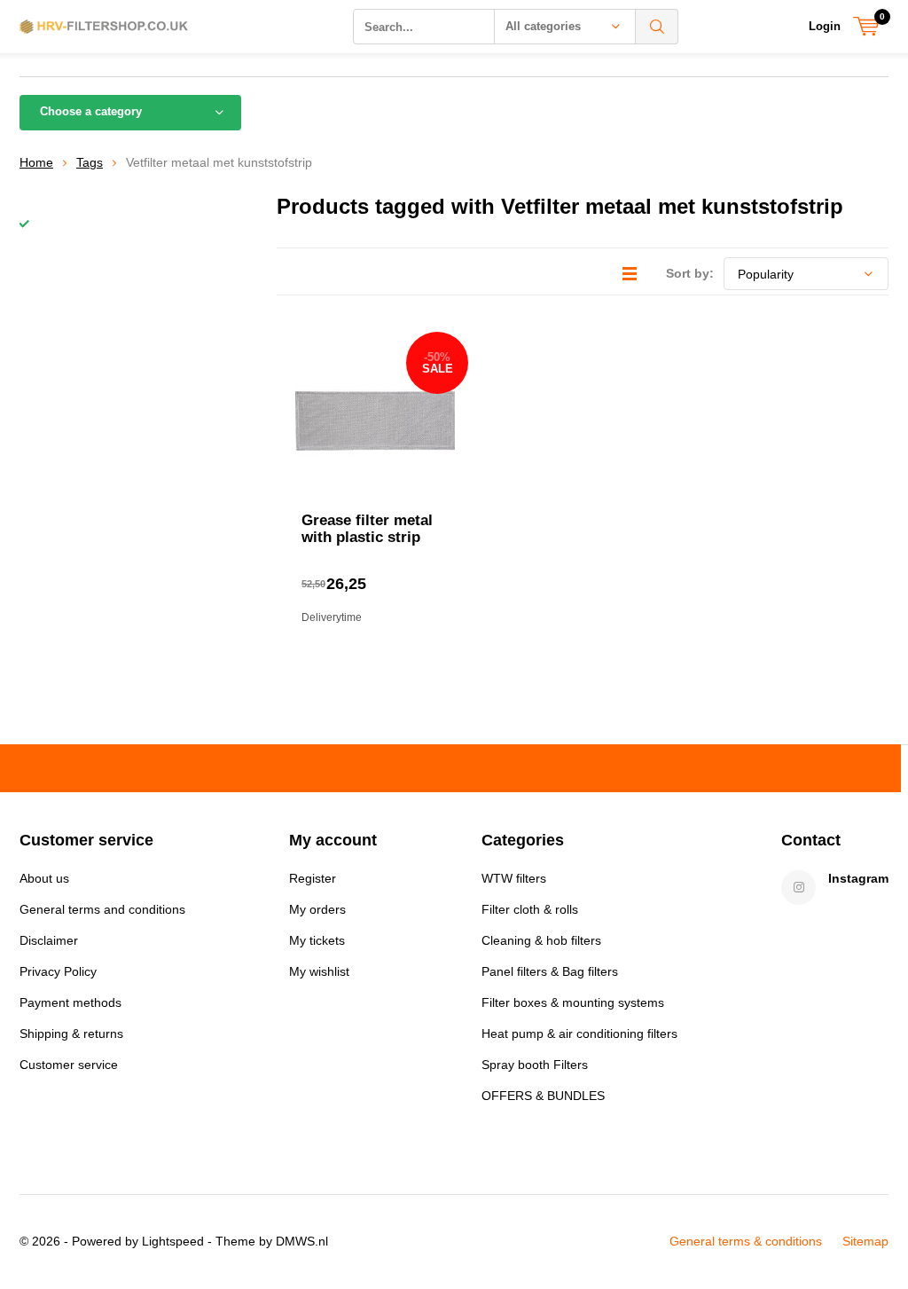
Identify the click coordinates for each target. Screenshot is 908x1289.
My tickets (317, 940)
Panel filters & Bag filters (549, 971)
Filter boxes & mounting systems (572, 1002)
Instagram (858, 878)
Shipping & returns (71, 1033)
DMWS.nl (302, 1241)
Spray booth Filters (534, 1064)
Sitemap (865, 1241)
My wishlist (319, 971)
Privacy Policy (58, 971)
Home (36, 162)
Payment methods (70, 1002)
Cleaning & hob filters (541, 940)
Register (312, 878)
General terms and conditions (102, 909)
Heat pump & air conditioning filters (579, 1033)
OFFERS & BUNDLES (543, 1096)
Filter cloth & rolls (529, 909)
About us (44, 878)
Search (657, 26)
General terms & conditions (745, 1241)
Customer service (69, 1064)
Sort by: (690, 273)
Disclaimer (49, 940)
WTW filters (513, 878)
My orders (317, 909)
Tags (89, 162)
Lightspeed (173, 1241)
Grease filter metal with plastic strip (367, 529)
